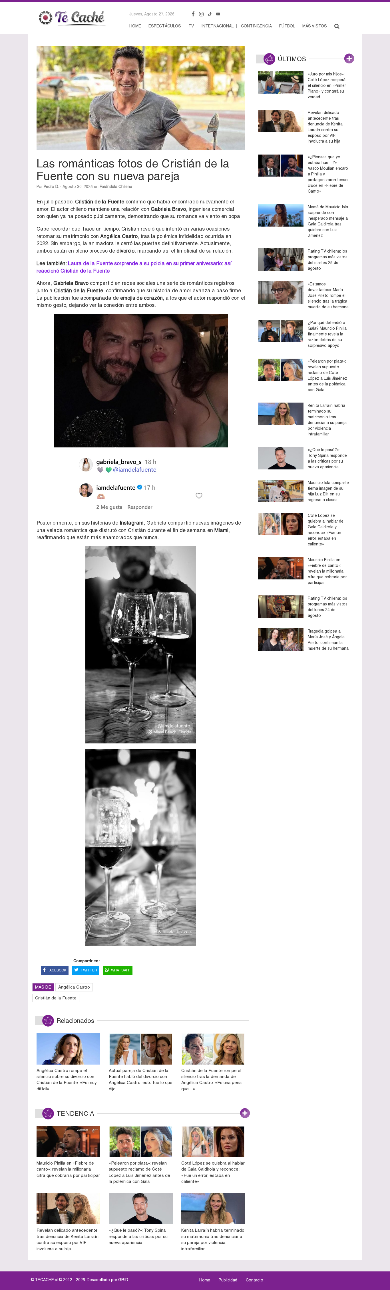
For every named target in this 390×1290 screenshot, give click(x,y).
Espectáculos (164, 26)
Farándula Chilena (116, 186)
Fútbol (287, 26)
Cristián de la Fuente (56, 997)
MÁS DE (43, 987)
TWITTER (89, 970)
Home (135, 26)
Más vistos (314, 26)
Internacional (217, 26)
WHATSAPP (120, 970)
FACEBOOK (57, 970)
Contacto (254, 1280)
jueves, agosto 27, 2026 (151, 14)
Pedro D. (51, 186)
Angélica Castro (74, 987)
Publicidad (228, 1280)
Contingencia (256, 26)
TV (191, 26)
